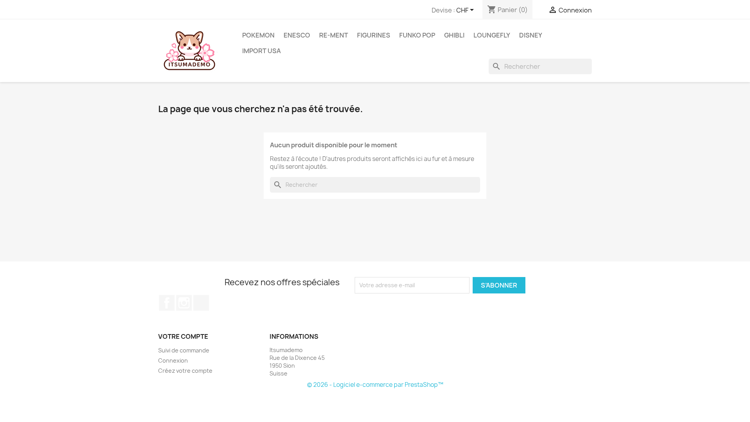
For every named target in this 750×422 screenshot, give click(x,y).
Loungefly (491, 35)
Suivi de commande (183, 350)
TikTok (201, 303)
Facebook (167, 303)
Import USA (261, 50)
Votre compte (183, 336)
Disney (530, 35)
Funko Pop (417, 35)
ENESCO (297, 35)
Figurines (373, 35)
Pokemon (258, 35)
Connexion (173, 360)
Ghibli (454, 35)
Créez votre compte (185, 370)
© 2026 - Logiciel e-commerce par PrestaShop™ (375, 385)
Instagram (184, 303)
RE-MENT (333, 35)
